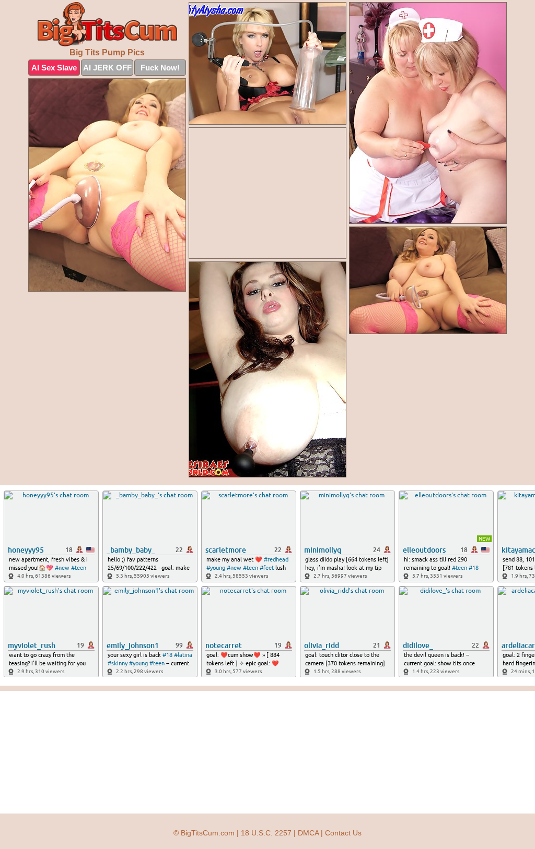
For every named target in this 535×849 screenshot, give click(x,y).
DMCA (308, 833)
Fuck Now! (160, 67)
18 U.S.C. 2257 (266, 833)
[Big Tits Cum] (107, 24)
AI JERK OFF (107, 67)
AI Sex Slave (54, 67)
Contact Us (343, 833)
